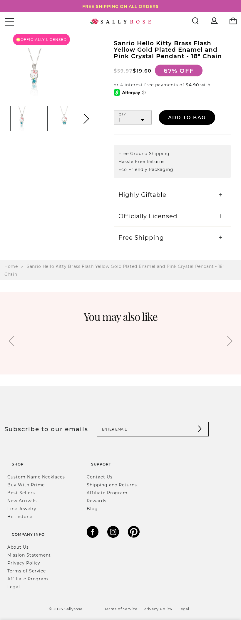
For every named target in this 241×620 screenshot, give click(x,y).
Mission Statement (29, 555)
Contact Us (100, 477)
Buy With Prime (26, 485)
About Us (18, 547)
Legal (13, 586)
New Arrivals (22, 500)
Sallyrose (73, 608)
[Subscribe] (200, 429)
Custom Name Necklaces (36, 477)
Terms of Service (26, 571)
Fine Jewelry (21, 508)
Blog (92, 508)
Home (11, 266)
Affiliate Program (107, 492)
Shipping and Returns (112, 485)
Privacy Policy (23, 563)
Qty (122, 114)
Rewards (96, 500)
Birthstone (19, 516)
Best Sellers (21, 492)
